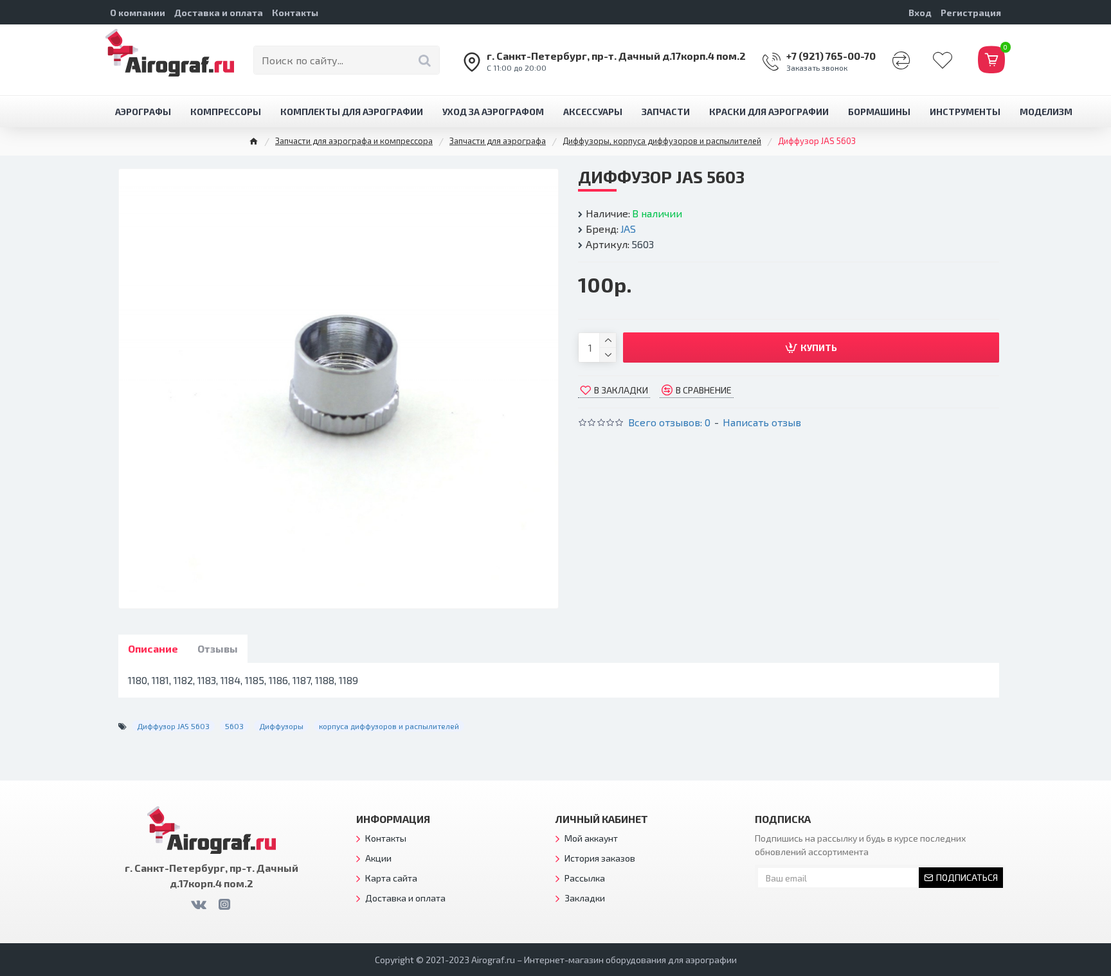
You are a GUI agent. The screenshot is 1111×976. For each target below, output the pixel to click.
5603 (234, 725)
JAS (628, 228)
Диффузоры (281, 725)
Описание (153, 648)
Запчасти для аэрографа (497, 141)
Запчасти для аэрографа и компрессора (354, 141)
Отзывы (217, 648)
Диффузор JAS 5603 (173, 725)
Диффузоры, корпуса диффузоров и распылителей (662, 141)
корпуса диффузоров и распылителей (389, 725)
